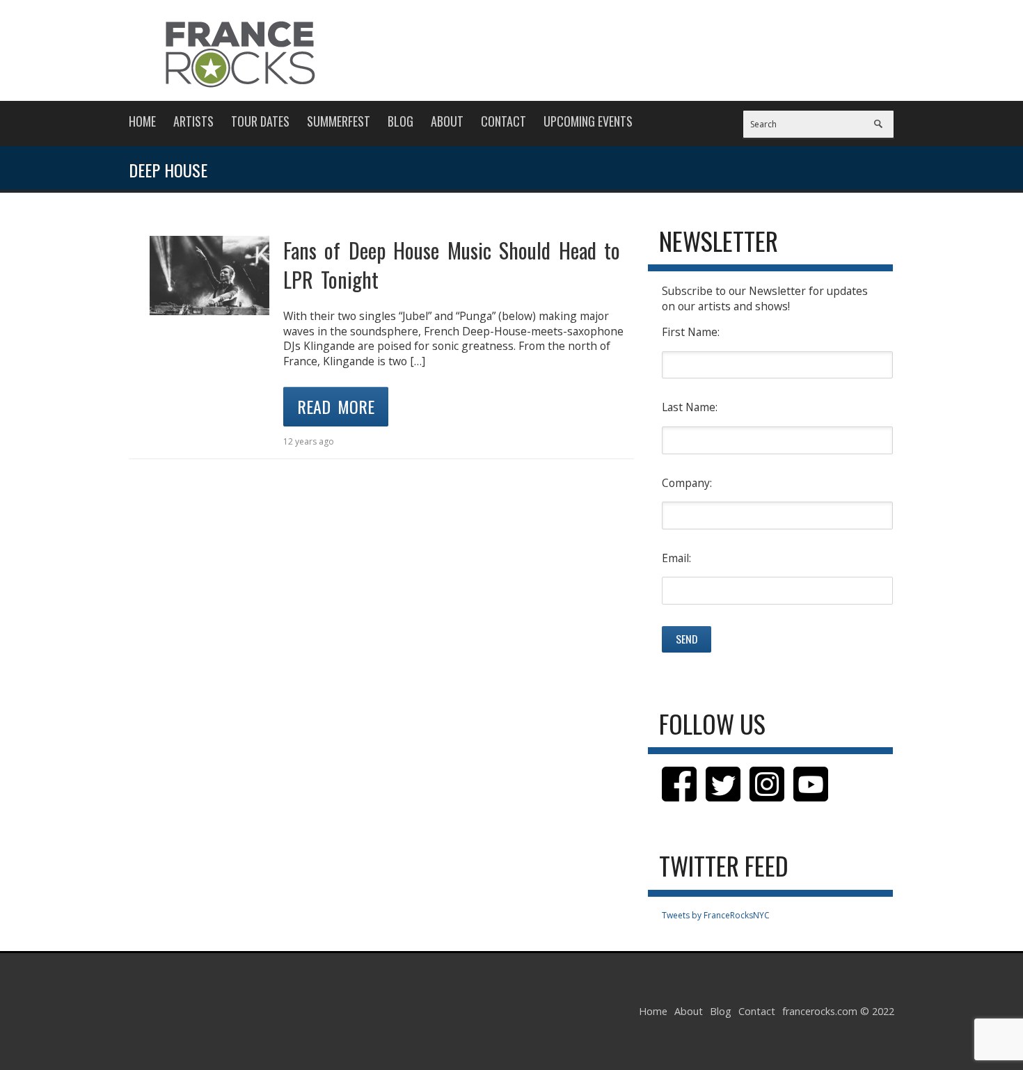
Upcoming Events (588, 121)
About (447, 121)
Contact (503, 121)
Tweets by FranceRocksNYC (716, 915)
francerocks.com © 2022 (838, 1011)
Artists (193, 121)
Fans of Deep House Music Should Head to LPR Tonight (452, 264)
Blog (400, 121)
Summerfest (338, 121)
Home (142, 121)
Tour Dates (260, 121)
